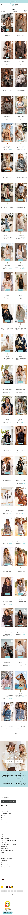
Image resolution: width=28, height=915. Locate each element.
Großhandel (3, 843)
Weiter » (16, 734)
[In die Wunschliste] (11, 16)
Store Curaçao (4, 870)
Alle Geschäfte (4, 872)
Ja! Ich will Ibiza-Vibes (9, 802)
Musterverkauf (4, 847)
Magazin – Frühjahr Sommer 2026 (8, 841)
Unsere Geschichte (5, 839)
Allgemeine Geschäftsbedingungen (7, 895)
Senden (2, 820)
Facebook (18, 762)
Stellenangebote (4, 849)
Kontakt (2, 827)
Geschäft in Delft (4, 861)
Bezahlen (3, 818)
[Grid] (24, 12)
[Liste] (26, 12)
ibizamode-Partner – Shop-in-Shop (8, 845)
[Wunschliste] (24, 5)
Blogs (2, 835)
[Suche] (4, 5)
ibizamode (6, 884)
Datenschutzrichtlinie (19, 895)
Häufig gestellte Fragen (6, 814)
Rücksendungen (4, 823)
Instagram (9, 762)
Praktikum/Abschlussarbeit (7, 851)
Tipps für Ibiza (4, 837)
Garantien (3, 825)
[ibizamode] (14, 6)
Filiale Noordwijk (4, 866)
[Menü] (1, 5)
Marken (2, 853)
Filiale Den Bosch (4, 863)
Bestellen (3, 816)
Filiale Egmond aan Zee (6, 868)
